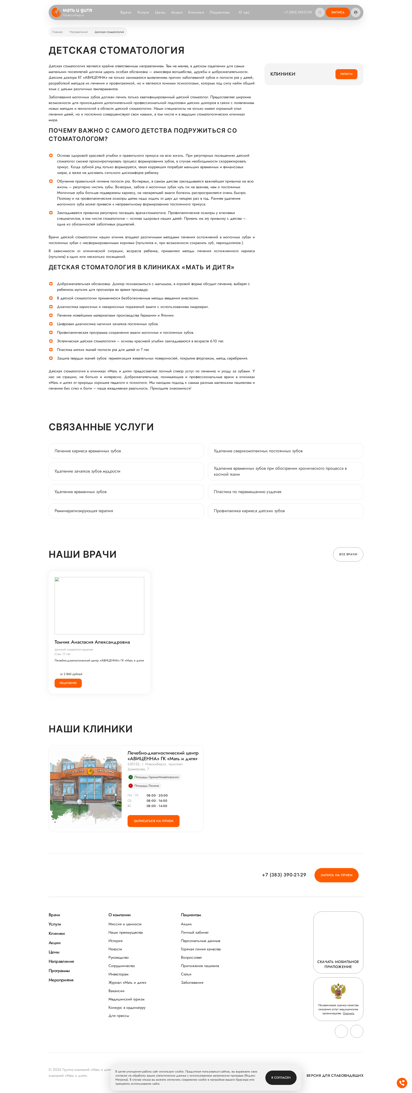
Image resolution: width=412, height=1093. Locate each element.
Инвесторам (118, 974)
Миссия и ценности (125, 924)
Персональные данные (200, 940)
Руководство (118, 957)
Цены (160, 12)
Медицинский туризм (126, 999)
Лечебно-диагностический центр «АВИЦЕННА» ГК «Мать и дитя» (99, 660)
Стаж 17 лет (63, 654)
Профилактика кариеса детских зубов (249, 511)
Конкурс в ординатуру (126, 1007)
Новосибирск (73, 15)
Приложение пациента (200, 965)
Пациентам (220, 12)
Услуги (143, 12)
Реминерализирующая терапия (84, 511)
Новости (115, 949)
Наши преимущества (125, 932)
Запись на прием (336, 875)
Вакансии (116, 991)
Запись (338, 12)
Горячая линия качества (201, 949)
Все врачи (348, 554)
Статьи (186, 974)
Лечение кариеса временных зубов (88, 451)
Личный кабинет (194, 932)
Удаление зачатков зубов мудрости (87, 471)
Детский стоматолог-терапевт (74, 649)
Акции (177, 12)
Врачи (125, 12)
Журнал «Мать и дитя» (127, 982)
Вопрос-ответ (191, 957)
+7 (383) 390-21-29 (298, 12)
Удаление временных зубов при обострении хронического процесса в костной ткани (280, 471)
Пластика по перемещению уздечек (248, 492)
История (115, 940)
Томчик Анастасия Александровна (92, 642)
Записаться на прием (153, 821)
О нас (244, 12)
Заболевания (192, 982)
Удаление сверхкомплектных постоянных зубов (258, 451)
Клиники (196, 12)
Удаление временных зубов (81, 492)
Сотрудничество (121, 965)
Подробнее (68, 683)
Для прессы (118, 1015)
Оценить (348, 1013)
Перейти (346, 74)
